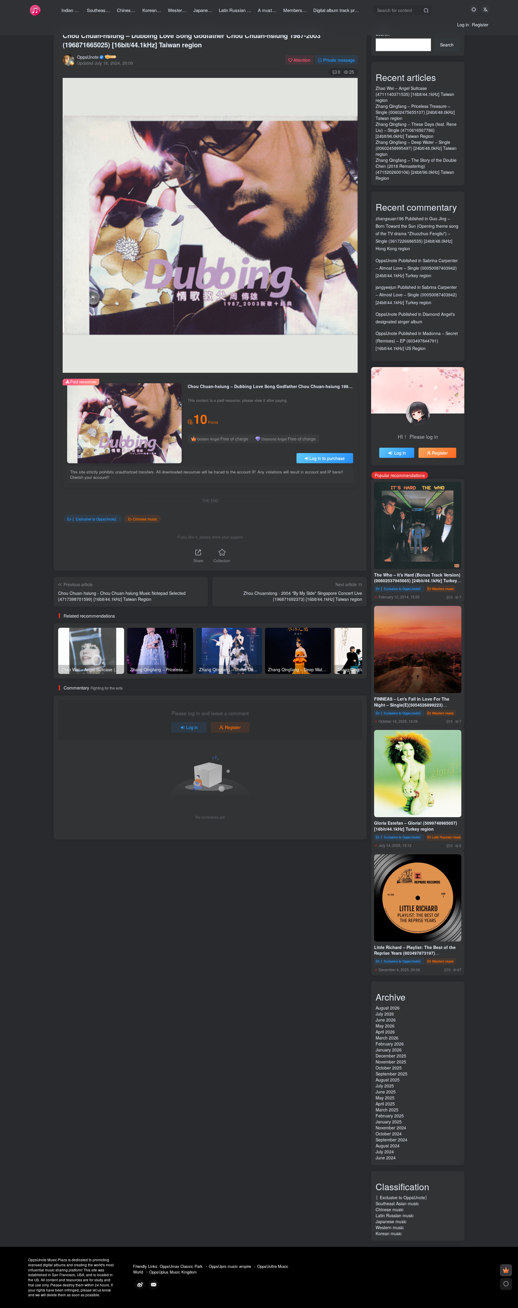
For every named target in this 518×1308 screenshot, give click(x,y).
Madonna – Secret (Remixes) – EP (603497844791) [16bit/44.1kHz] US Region (417, 340)
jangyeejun (386, 287)
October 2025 (389, 1068)
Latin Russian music (446, 837)
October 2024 (389, 1134)
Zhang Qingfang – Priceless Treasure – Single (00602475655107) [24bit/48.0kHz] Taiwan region (415, 112)
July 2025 (385, 1086)
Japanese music (391, 1221)
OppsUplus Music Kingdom (173, 1272)
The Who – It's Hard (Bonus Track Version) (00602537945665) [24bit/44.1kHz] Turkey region (417, 580)
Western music (443, 588)
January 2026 (389, 1050)
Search (447, 45)
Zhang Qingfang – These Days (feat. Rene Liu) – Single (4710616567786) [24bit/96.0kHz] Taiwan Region (416, 130)
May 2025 (385, 1098)
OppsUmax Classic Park (181, 1266)
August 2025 (388, 1080)
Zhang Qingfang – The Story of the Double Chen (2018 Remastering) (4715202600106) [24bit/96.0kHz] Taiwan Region (416, 169)
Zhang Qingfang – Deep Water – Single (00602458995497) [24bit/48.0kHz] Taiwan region (416, 148)
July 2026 (385, 1014)
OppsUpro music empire (230, 1266)
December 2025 (391, 1056)
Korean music (389, 1233)
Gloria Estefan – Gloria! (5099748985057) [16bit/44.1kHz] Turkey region (415, 826)
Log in (463, 24)
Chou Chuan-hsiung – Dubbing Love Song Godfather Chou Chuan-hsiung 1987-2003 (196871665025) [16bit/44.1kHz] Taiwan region (191, 40)
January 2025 (389, 1122)
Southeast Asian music (397, 1203)
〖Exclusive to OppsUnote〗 (95, 518)
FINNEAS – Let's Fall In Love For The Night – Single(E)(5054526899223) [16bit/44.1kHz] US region (411, 704)
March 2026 (387, 1038)
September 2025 (391, 1074)
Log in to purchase (327, 458)
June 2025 (386, 1092)
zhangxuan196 (390, 218)
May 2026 (385, 1026)
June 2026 (386, 1020)
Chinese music (145, 518)
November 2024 (391, 1128)
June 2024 (386, 1158)
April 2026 (385, 1032)
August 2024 (388, 1146)
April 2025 (385, 1104)
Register (480, 24)
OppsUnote (88, 57)
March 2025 (387, 1110)
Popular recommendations (400, 475)
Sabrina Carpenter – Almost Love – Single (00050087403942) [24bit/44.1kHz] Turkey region (417, 267)
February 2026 (390, 1044)
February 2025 (390, 1116)
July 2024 (385, 1152)
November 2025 (391, 1062)
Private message (339, 60)
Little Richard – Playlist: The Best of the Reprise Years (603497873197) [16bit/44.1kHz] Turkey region (415, 953)
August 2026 (388, 1008)
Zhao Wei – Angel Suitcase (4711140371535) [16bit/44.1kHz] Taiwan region (415, 94)
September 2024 (391, 1140)
